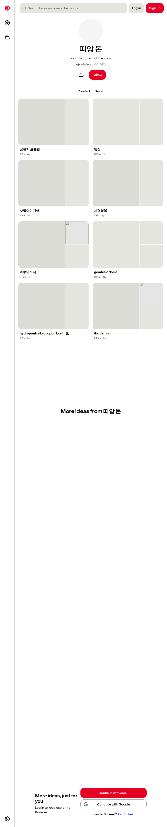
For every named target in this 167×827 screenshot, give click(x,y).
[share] (81, 75)
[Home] (7, 8)
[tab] (83, 91)
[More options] (7, 819)
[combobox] (75, 8)
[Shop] (7, 37)
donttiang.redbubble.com (91, 58)
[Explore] (7, 23)
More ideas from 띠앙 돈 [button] (91, 411)
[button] (91, 31)
